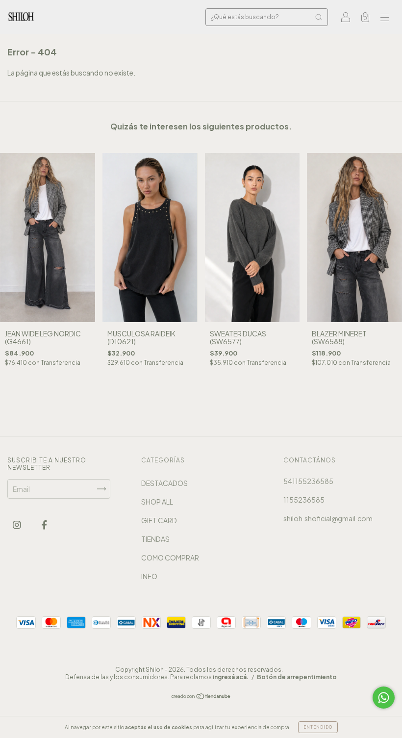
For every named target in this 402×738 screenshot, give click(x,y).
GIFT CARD (159, 520)
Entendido (317, 727)
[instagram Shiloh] (17, 524)
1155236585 (304, 499)
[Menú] (385, 17)
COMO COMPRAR (170, 557)
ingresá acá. (231, 677)
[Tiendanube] (201, 696)
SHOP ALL (157, 501)
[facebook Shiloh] (44, 524)
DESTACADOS (164, 483)
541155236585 (308, 481)
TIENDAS (155, 538)
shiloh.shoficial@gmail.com (328, 518)
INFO (149, 576)
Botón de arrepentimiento (297, 677)
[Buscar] (318, 17)
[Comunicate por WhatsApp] (384, 698)
